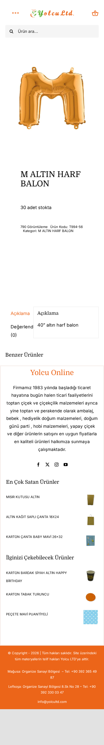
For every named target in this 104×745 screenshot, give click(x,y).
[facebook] (38, 465)
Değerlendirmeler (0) (20, 330)
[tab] (17, 313)
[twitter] (47, 465)
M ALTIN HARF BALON (55, 231)
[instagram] (57, 465)
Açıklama (20, 313)
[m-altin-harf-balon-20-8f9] (52, 100)
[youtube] (66, 465)
